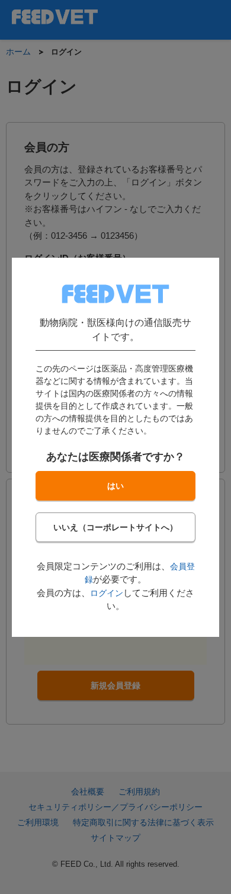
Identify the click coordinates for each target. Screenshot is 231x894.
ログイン (106, 593)
